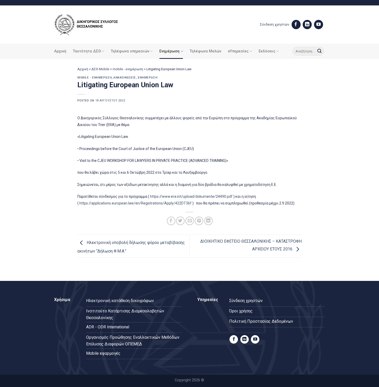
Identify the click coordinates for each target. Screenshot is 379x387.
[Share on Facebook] (171, 221)
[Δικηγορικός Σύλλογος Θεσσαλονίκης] (92, 24)
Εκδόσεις (267, 51)
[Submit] (319, 51)
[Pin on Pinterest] (199, 221)
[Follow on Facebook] (296, 24)
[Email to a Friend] (189, 221)
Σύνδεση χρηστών (274, 24)
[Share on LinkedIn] (208, 221)
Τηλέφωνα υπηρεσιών (130, 51)
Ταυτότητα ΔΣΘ (87, 51)
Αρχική (60, 51)
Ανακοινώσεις (124, 77)
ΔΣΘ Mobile (100, 69)
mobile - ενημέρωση (128, 69)
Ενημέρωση (169, 51)
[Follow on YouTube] (318, 24)
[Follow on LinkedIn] (307, 24)
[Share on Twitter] (180, 221)
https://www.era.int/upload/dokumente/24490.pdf (191, 196)
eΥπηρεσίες (238, 51)
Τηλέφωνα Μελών (205, 51)
